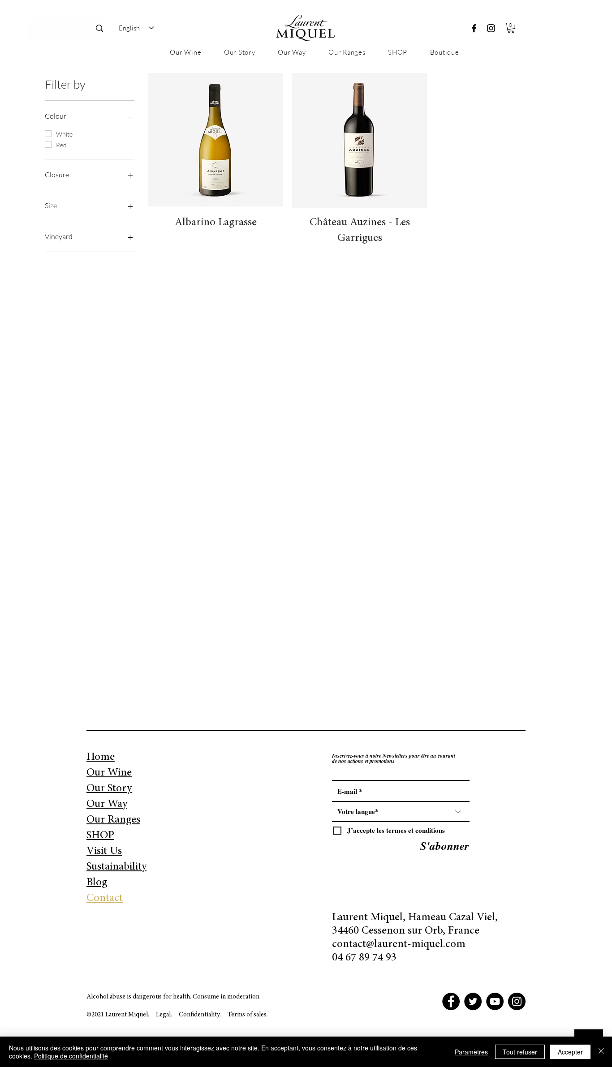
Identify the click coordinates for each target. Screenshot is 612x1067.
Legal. (164, 1014)
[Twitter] (473, 1001)
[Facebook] (474, 28)
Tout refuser (520, 1051)
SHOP (100, 835)
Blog (96, 882)
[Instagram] (491, 28)
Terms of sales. (248, 1014)
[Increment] (275, 244)
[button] (511, 28)
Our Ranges (113, 820)
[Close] (601, 1052)
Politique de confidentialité (71, 1055)
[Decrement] (155, 244)
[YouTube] (495, 1001)
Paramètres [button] (471, 1051)
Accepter (570, 1051)
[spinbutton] (215, 244)
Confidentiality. (200, 1014)
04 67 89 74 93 (364, 958)
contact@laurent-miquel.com (398, 944)
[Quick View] (215, 140)
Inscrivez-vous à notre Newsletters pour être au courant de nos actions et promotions (393, 758)
